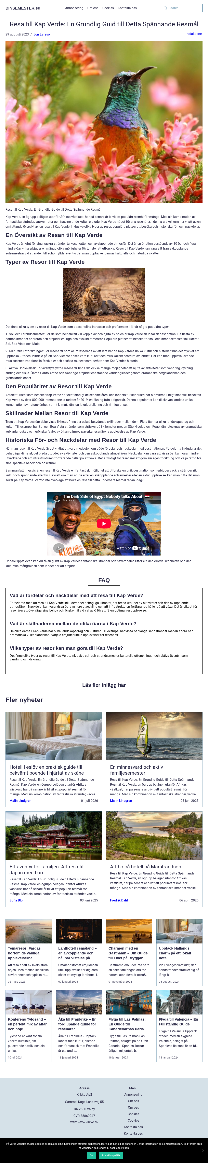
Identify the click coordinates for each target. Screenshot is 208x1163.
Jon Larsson (43, 34)
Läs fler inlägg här (104, 685)
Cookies (108, 8)
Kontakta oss (127, 8)
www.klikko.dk (88, 1122)
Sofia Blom (17, 900)
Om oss (92, 8)
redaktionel (195, 34)
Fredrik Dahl (119, 900)
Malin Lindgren (20, 801)
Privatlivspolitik (111, 1155)
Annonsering (74, 8)
